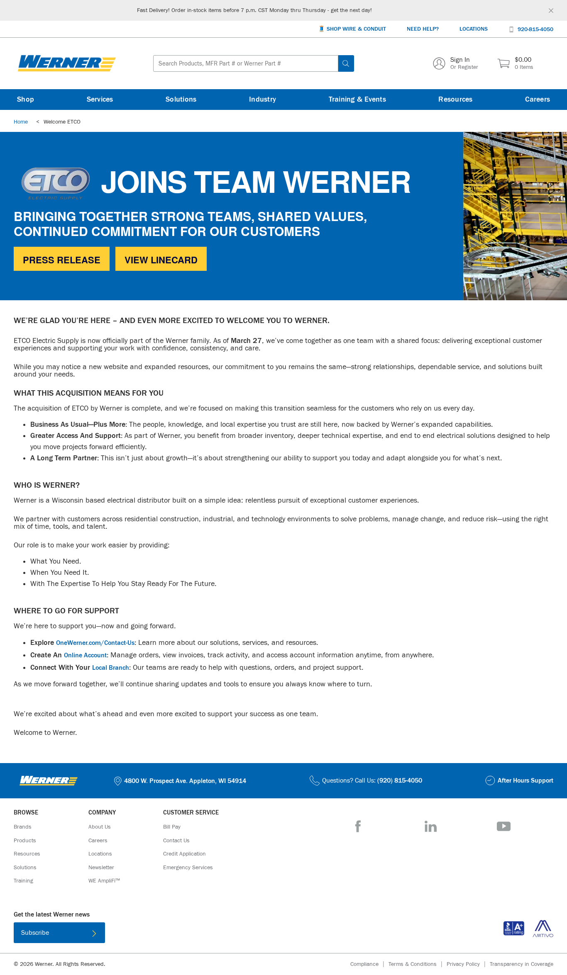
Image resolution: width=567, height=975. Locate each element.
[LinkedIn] (431, 826)
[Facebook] (358, 826)
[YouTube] (504, 826)
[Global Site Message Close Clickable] (551, 10)
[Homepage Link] (67, 63)
